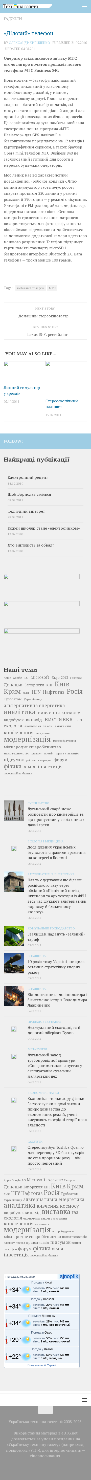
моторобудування (64, 741)
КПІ (49, 685)
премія (48, 753)
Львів (26, 692)
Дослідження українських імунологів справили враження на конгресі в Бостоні (57, 852)
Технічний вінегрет (26, 511)
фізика (12, 766)
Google (17, 678)
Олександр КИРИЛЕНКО (29, 42)
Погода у (41, 1282)
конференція (19, 732)
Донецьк (13, 685)
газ (78, 719)
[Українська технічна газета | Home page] (36, 6)
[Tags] (73, 793)
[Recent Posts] (18, 793)
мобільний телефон (30, 288)
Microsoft (40, 677)
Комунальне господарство (51, 928)
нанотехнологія (16, 753)
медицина (43, 733)
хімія (29, 767)
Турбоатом (12, 699)
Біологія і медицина (45, 841)
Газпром (76, 678)
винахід (34, 720)
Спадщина (37, 956)
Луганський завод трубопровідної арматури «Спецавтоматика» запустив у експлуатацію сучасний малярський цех (55, 1065)
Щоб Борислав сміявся (29, 494)
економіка (33, 726)
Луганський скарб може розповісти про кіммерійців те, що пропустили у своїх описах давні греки (56, 816)
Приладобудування (44, 1021)
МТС (52, 288)
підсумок (14, 759)
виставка (58, 719)
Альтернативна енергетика (51, 874)
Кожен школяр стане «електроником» (44, 528)
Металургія (37, 1049)
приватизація (67, 753)
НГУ (36, 692)
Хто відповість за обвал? (31, 545)
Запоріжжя (34, 685)
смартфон (44, 760)
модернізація (27, 739)
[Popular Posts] (45, 793)
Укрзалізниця (33, 699)
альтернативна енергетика (34, 705)
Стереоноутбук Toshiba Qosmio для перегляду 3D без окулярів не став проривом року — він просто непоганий (56, 1155)
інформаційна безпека (18, 773)
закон (47, 726)
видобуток (14, 719)
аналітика (20, 712)
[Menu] (84, 6)
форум (60, 760)
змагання (63, 726)
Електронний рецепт (28, 477)
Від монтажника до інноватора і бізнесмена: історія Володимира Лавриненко (57, 1000)
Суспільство (38, 803)
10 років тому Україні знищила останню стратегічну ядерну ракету (56, 967)
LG (26, 678)
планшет (36, 753)
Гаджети (13, 18)
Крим (12, 691)
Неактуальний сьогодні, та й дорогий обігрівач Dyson (54, 1030)
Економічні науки (43, 1093)
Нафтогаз (53, 692)
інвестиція (50, 767)
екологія (13, 726)
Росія (75, 691)
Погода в (42, 1332)
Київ (62, 684)
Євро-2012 (60, 678)
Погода (11, 1276)
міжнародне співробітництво (32, 747)
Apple (7, 678)
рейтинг (31, 760)
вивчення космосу (59, 712)
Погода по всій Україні (42, 1365)
